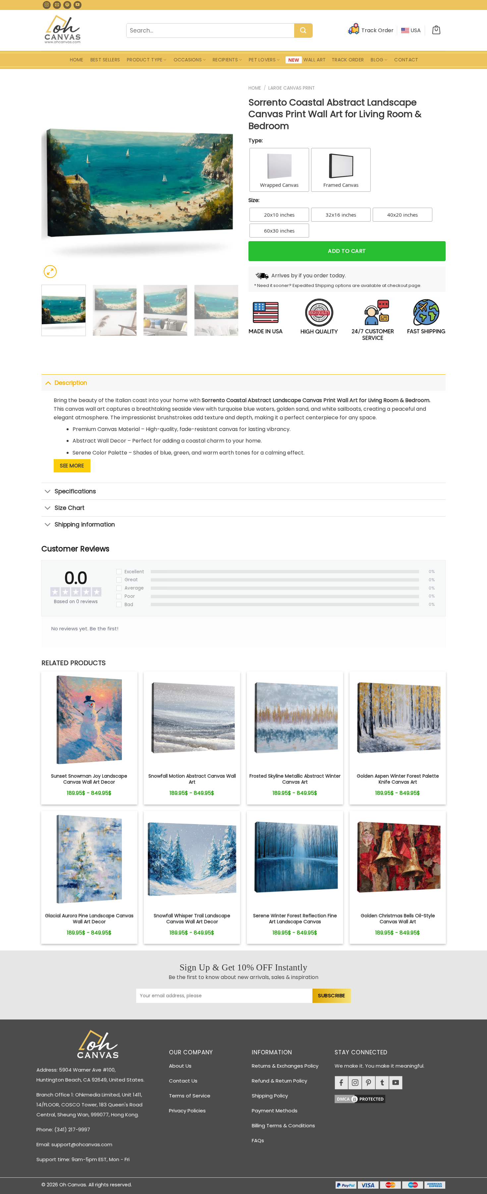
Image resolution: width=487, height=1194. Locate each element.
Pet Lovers (262, 59)
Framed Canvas (340, 184)
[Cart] (436, 30)
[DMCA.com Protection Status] (393, 1098)
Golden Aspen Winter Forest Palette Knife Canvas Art (398, 779)
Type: (255, 140)
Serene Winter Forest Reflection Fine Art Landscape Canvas (295, 919)
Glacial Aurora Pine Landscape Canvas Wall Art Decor (89, 919)
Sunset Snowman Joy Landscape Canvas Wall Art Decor (89, 779)
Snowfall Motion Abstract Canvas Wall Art (192, 779)
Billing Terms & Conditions (283, 1125)
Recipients (225, 59)
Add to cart (347, 251)
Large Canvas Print (291, 88)
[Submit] (303, 31)
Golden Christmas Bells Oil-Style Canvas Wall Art (398, 919)
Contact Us (183, 1080)
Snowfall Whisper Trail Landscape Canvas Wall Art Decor (192, 919)
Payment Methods (275, 1110)
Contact (406, 59)
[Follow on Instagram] (47, 5)
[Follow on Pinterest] (67, 5)
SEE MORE (72, 465)
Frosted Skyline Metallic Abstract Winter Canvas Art (295, 779)
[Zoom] (50, 271)
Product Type (144, 59)
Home (76, 59)
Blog (377, 59)
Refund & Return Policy (279, 1080)
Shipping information (85, 524)
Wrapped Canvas (279, 184)
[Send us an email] (57, 5)
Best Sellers (105, 59)
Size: (253, 200)
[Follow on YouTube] (77, 5)
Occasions (188, 59)
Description (71, 383)
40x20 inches (402, 214)
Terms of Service (189, 1095)
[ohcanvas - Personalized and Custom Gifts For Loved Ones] (62, 30)
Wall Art (314, 59)
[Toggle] (47, 383)
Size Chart (69, 508)
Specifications (75, 491)
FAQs (258, 1140)
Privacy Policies (187, 1110)
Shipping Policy (270, 1095)
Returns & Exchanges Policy (285, 1065)
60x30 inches (279, 230)
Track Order (348, 59)
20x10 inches (279, 214)
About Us (180, 1065)
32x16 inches (341, 214)
